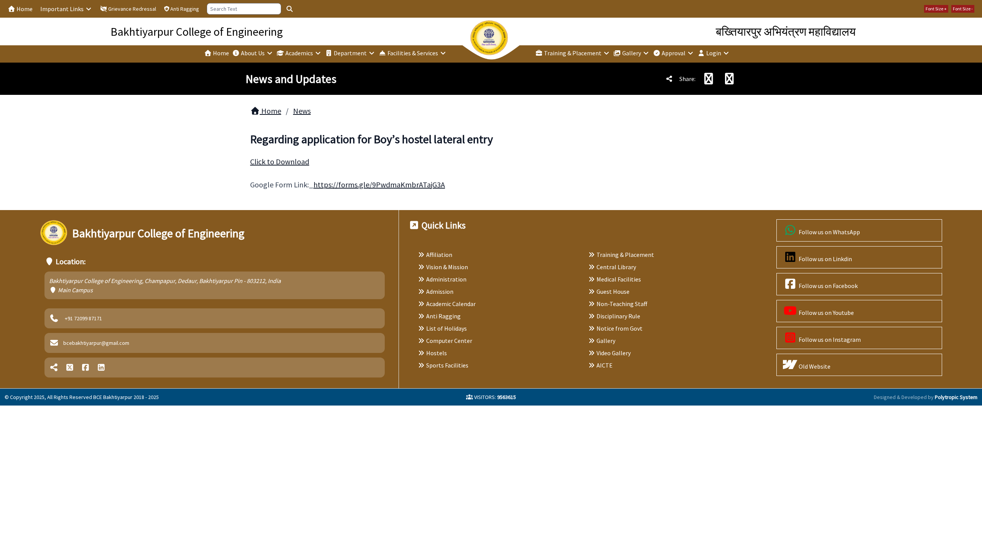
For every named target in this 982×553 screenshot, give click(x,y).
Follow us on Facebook (827, 286)
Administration (446, 279)
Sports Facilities (447, 365)
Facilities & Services (412, 53)
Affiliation (439, 254)
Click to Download (279, 161)
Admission (439, 291)
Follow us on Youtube (825, 312)
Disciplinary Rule (618, 316)
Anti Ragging (184, 8)
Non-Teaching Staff (621, 304)
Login (713, 53)
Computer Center (449, 340)
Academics (299, 53)
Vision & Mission (447, 267)
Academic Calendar (451, 304)
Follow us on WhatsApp (828, 232)
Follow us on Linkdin (824, 259)
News (302, 111)
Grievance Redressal (131, 8)
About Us (253, 53)
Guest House (612, 291)
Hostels (436, 353)
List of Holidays (446, 328)
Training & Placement (573, 53)
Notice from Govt (619, 328)
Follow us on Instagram (829, 339)
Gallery (631, 53)
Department (350, 53)
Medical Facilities (618, 279)
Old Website (813, 366)
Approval (674, 53)
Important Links (62, 9)
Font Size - (963, 9)
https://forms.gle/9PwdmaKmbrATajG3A (379, 184)
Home (24, 9)
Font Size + (936, 9)
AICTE (604, 365)
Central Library (616, 267)
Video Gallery (613, 353)
